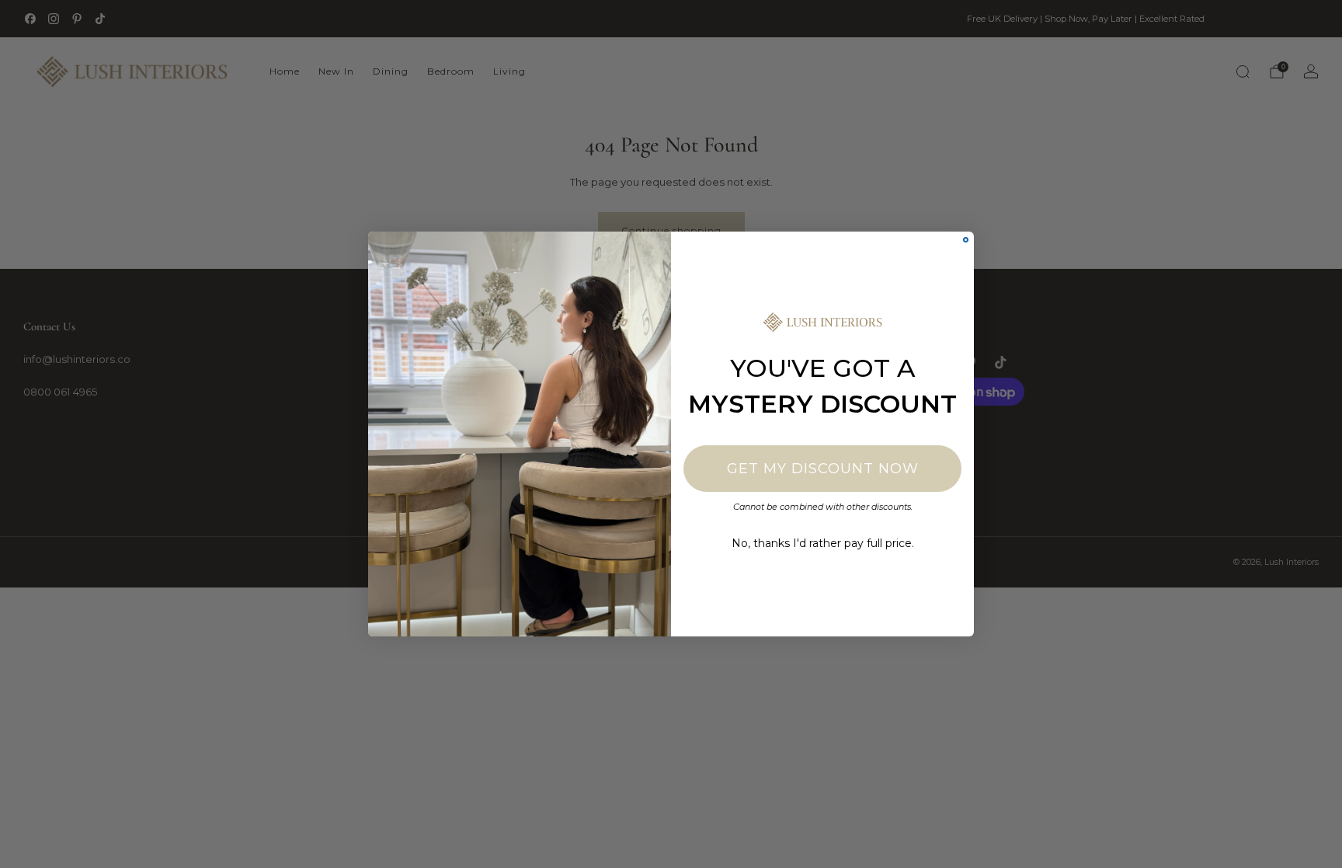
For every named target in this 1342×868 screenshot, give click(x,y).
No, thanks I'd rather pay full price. (823, 543)
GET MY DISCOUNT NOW (823, 468)
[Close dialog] (966, 240)
